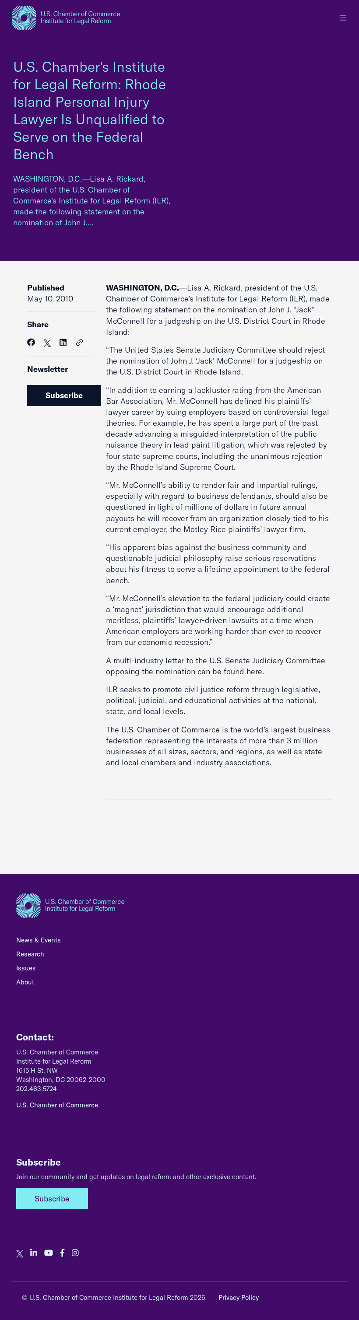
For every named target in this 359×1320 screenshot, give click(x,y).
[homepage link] (66, 18)
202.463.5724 (36, 1089)
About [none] (25, 982)
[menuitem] (179, 942)
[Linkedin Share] (63, 342)
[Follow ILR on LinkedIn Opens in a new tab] (33, 1253)
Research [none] (30, 954)
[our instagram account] (75, 1253)
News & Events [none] (38, 940)
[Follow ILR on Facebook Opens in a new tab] (62, 1253)
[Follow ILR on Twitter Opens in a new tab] (19, 1253)
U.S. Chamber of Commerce (57, 1105)
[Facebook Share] (31, 342)
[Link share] (79, 343)
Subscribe (64, 395)
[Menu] (343, 18)
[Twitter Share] (47, 342)
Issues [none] (26, 968)
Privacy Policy (238, 1297)
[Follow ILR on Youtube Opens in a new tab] (48, 1253)
